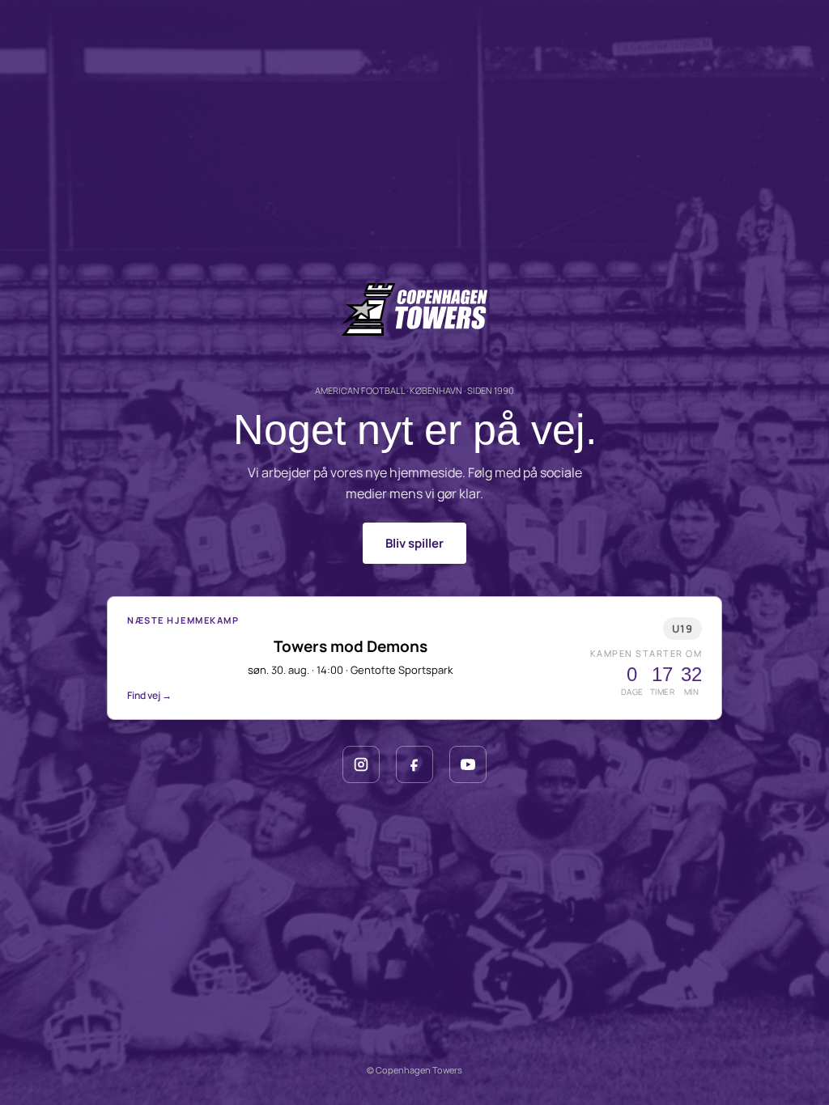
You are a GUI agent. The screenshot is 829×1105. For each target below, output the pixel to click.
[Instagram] (361, 764)
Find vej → (149, 695)
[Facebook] (414, 764)
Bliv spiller (414, 543)
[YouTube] (468, 764)
